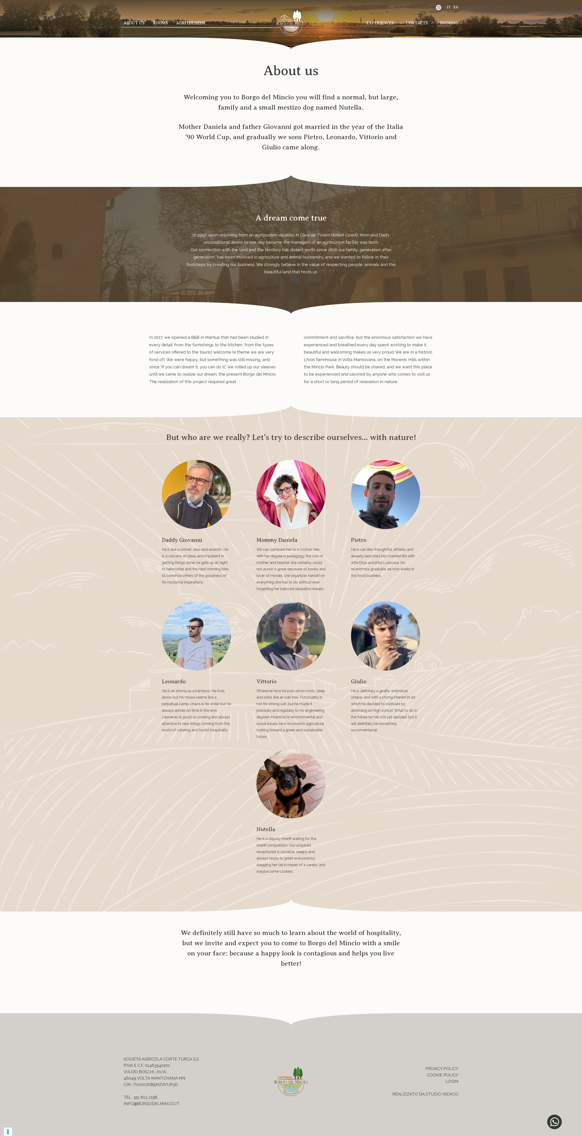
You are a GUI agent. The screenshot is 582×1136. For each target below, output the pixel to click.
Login (452, 1081)
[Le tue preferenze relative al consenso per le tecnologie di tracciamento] (8, 1131)
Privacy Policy (442, 1068)
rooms (160, 23)
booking (449, 23)
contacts (417, 23)
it (449, 7)
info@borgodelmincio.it (151, 1103)
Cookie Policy (442, 1075)
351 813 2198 (145, 1097)
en (455, 7)
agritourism (190, 23)
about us (134, 23)
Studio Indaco (442, 1094)
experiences (380, 23)
